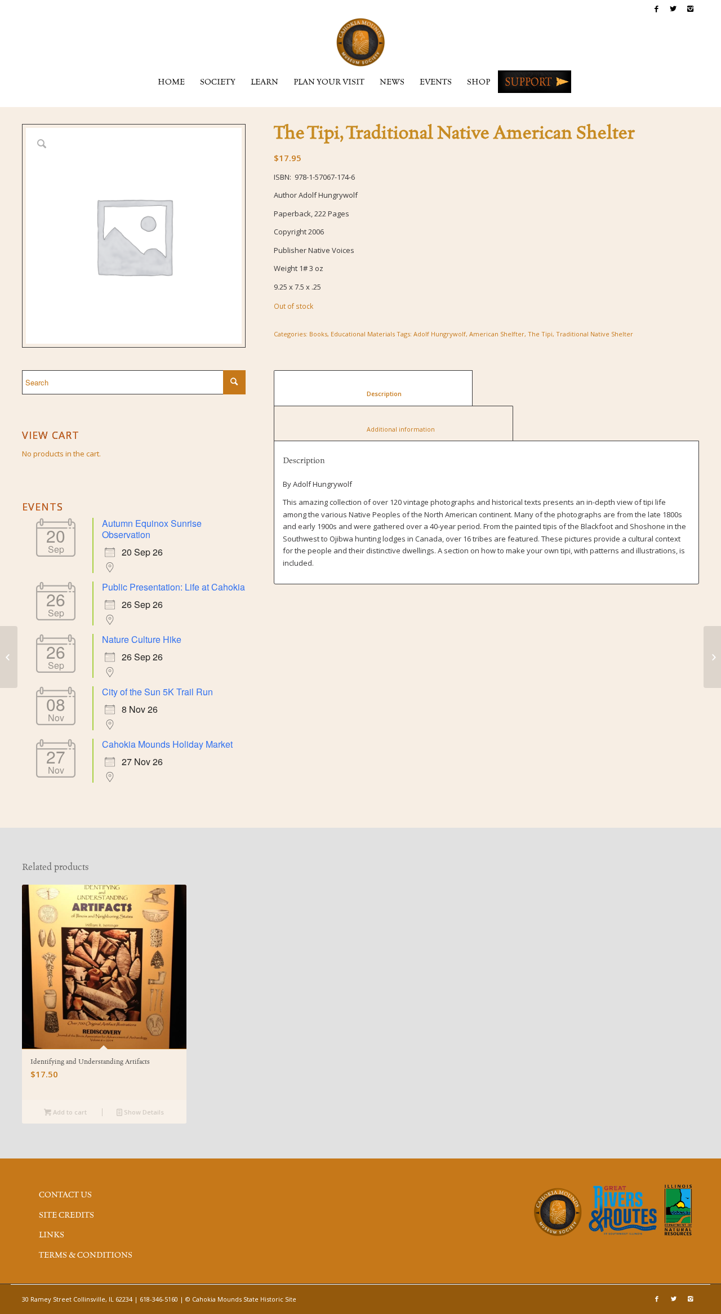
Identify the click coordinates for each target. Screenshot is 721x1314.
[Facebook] (656, 8)
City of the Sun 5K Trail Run (157, 691)
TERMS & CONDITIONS (85, 1255)
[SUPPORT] (534, 82)
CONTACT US (65, 1195)
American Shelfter (496, 334)
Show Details (143, 1112)
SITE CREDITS (66, 1215)
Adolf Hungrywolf (439, 334)
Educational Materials (363, 334)
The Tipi (540, 334)
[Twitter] (673, 8)
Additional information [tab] (394, 429)
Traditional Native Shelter (594, 334)
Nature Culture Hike (141, 639)
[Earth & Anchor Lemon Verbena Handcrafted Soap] (8, 657)
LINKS (51, 1235)
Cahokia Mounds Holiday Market (167, 744)
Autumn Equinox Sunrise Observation (152, 529)
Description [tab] (373, 393)
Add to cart (69, 1112)
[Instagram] (690, 8)
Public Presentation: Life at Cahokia (173, 586)
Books (318, 334)
